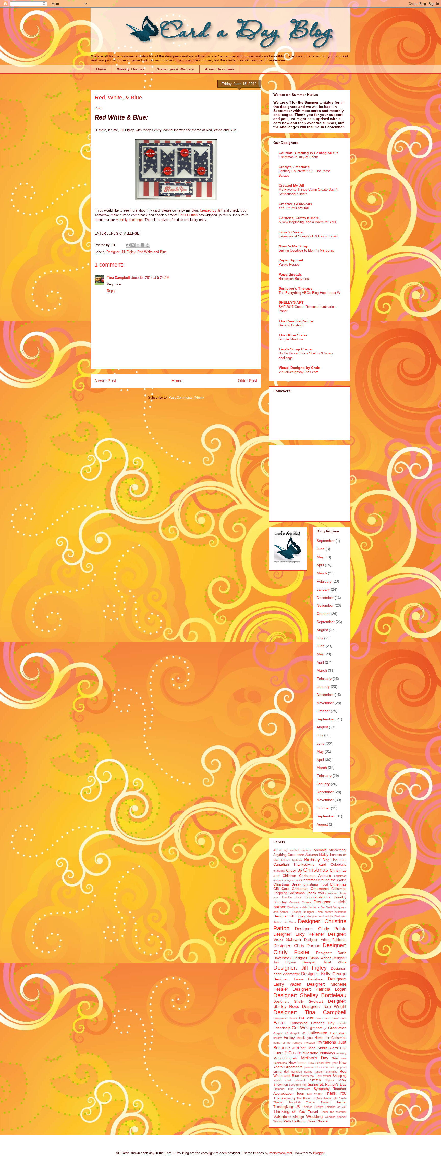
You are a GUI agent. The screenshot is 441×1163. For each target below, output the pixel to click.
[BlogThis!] (133, 245)
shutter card (282, 1080)
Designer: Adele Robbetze (325, 940)
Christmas (315, 870)
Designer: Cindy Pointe (320, 928)
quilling (308, 1071)
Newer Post (105, 381)
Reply (111, 291)
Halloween (317, 1032)
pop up (341, 1067)
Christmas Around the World (323, 880)
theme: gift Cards (334, 1098)
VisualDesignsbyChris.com (298, 372)
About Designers (219, 69)
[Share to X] (137, 245)
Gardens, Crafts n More (299, 218)
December (325, 598)
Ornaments (293, 1067)
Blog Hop (330, 860)
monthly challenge (129, 220)
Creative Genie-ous (295, 204)
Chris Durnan (188, 215)
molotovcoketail (281, 1153)
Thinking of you (335, 1106)
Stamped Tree (283, 1088)
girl (325, 1028)
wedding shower (336, 1116)
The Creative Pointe (296, 321)
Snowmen (280, 1084)
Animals (320, 850)
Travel (313, 1111)
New (335, 1058)
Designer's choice (285, 1018)
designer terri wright (320, 916)
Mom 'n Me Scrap (293, 246)
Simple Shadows (291, 339)
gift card (316, 1028)
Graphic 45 (297, 1033)
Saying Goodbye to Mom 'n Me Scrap (306, 250)
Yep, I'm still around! (294, 208)
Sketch (315, 1080)
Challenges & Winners (174, 69)
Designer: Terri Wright (324, 1006)
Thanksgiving (284, 1098)
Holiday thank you (298, 1038)
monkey (341, 1053)
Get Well (300, 1027)
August (322, 630)
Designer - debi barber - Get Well (309, 907)
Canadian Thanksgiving (294, 864)
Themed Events (312, 1106)
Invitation (309, 1042)
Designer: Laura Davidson (298, 979)
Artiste (300, 854)
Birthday (312, 859)
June (321, 549)
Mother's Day (314, 1057)
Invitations (326, 1042)
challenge (279, 870)
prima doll (281, 1071)
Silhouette (301, 1080)
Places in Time (326, 1067)
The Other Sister (293, 335)
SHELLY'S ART (291, 302)
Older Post (247, 381)
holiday (277, 1037)
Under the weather (333, 1111)
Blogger (318, 1153)
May (320, 557)
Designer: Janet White (324, 962)
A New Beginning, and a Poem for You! (307, 222)
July (320, 638)
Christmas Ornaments (310, 889)
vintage (298, 1117)
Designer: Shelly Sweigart (298, 1001)
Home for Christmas (330, 1038)
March (322, 573)
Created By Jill (211, 210)
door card (322, 1018)
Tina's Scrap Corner (296, 349)
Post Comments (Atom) (186, 397)
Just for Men (303, 1048)
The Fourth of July (309, 1098)
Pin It (99, 108)
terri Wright (314, 1093)
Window (278, 1121)
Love (343, 1048)
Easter (279, 1022)
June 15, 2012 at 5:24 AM (150, 278)
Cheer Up (294, 870)
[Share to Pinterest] (147, 245)
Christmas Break (287, 884)
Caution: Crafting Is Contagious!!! (308, 153)
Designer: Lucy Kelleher (298, 934)
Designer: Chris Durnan (296, 945)
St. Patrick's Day (333, 1084)
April (320, 565)
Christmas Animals (315, 876)
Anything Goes (284, 855)
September (326, 541)
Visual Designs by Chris (299, 368)
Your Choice (318, 1121)
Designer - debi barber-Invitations (324, 912)
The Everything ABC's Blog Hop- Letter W (309, 293)
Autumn (311, 855)
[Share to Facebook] (142, 245)
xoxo (304, 1121)
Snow (341, 1080)
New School (316, 1062)
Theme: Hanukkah (287, 1102)
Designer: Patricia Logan (319, 989)
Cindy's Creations (294, 167)
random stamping (326, 1071)
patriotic (309, 1067)
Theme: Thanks (318, 1102)
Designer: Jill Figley (120, 252)
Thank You (335, 1093)
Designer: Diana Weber (312, 958)
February (324, 581)
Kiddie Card (328, 1048)
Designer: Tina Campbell (309, 1012)
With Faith (292, 1121)
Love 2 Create (291, 232)
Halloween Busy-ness (295, 279)
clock (298, 897)
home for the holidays (287, 1042)
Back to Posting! (291, 325)
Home (101, 69)
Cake (343, 860)
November (325, 605)
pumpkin (296, 1071)
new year (331, 1062)
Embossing (299, 1023)
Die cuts (306, 1018)
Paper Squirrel (291, 260)
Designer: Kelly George (324, 973)
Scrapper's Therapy (295, 288)
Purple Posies (289, 264)
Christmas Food (315, 884)
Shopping (339, 1076)
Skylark (329, 1080)
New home (297, 1063)
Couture (294, 902)
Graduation (337, 1028)
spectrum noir (298, 1084)
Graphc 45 (280, 1033)
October (323, 614)
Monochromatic (285, 1058)
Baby (324, 854)
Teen (300, 1093)
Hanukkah (338, 1033)
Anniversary (337, 850)
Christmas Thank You (306, 893)
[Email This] (128, 245)
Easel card (339, 1018)
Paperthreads (290, 274)
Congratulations (317, 897)
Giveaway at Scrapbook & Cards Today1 (309, 236)
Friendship (281, 1028)
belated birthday (291, 860)
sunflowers (303, 1088)
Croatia (306, 902)
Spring (313, 1084)
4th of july (280, 850)
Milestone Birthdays (319, 1053)
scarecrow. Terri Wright (316, 1075)
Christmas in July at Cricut (298, 157)
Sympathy (322, 1089)
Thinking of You (289, 1111)
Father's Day (322, 1023)
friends (342, 1023)
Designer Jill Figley (289, 916)
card (322, 864)
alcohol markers (301, 850)
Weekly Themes (130, 69)
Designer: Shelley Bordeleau (309, 995)
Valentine (282, 1116)
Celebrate (338, 864)
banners (336, 855)
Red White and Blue (152, 252)
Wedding (314, 1116)
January (323, 589)
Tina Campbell (118, 278)
